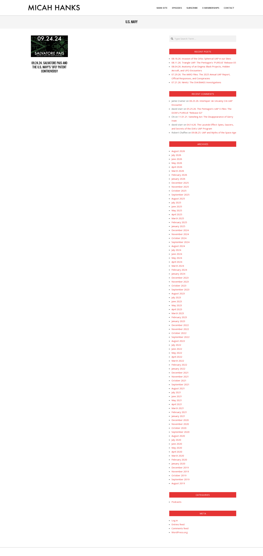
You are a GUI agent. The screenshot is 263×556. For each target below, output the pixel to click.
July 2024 (176, 249)
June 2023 (177, 301)
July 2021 (176, 392)
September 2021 (180, 384)
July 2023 (176, 297)
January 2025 (178, 226)
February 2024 (179, 269)
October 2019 (179, 475)
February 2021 (179, 412)
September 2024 (180, 242)
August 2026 (178, 151)
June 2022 (177, 348)
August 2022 (178, 340)
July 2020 (176, 439)
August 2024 (178, 245)
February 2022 (179, 364)
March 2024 (178, 265)
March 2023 (178, 313)
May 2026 (177, 162)
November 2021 (180, 376)
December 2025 (180, 182)
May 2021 (177, 400)
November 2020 (180, 423)
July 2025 (176, 202)
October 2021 (179, 380)
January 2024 (178, 273)
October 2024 (179, 238)
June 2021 (177, 396)
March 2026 (178, 170)
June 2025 (177, 206)
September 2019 (180, 479)
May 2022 (177, 352)
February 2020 (179, 459)
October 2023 (179, 285)
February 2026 (179, 174)
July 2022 (176, 344)
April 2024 (177, 261)
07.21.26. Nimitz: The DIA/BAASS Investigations (196, 82)
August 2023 (178, 293)
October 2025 (179, 190)
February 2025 (179, 222)
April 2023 (177, 309)
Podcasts (176, 501)
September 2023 (180, 289)
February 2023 (179, 317)
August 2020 (178, 435)
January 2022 (178, 368)
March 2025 (178, 218)
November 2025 (180, 186)
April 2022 (177, 356)
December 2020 (180, 420)
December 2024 (180, 230)
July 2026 (176, 155)
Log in (175, 520)
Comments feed (180, 528)
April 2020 (177, 451)
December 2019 (180, 467)
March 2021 (178, 408)
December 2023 (180, 277)
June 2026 (177, 158)
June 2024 (177, 253)
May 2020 (177, 447)
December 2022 (180, 325)
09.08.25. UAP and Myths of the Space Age (213, 132)
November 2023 (180, 281)
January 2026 (178, 178)
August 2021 (178, 388)
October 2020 (179, 427)
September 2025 (180, 194)
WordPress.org (180, 532)
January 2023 (178, 321)
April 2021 (177, 404)
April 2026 (177, 166)
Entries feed (178, 524)
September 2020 (180, 431)
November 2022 (180, 329)
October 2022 (179, 333)
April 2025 (177, 214)
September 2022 (180, 336)
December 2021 (180, 372)
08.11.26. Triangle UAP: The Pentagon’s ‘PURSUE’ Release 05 (204, 62)
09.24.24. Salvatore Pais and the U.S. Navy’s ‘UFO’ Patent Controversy (49, 67)
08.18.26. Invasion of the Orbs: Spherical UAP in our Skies (201, 58)
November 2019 (180, 471)
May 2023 (177, 305)
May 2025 (177, 210)
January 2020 (178, 463)
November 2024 (180, 234)
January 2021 (178, 416)
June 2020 (177, 443)
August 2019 (178, 483)
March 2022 (178, 360)
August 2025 (178, 198)
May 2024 (177, 257)
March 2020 (178, 455)
